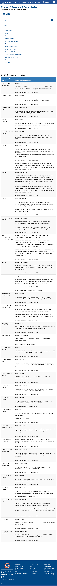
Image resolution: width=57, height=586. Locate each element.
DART (20, 573)
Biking (31, 566)
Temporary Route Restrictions (14, 54)
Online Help (8, 30)
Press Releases (19, 568)
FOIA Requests (33, 571)
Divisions (17, 570)
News (31, 2)
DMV (16, 573)
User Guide (8, 36)
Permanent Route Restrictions (14, 52)
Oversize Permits (48, 570)
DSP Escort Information (12, 57)
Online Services (48, 566)
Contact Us (8, 62)
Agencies (23, 2)
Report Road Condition (50, 575)
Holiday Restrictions (11, 46)
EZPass (25, 573)
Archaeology (33, 573)
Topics (38, 2)
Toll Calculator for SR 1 (49, 573)
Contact (46, 2)
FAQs (16, 571)
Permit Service (9, 38)
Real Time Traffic (48, 571)
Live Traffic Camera (49, 568)
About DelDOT (19, 566)
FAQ (6, 33)
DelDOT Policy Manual (12, 41)
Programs (32, 568)
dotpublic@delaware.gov (7, 579)
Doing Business (33, 570)
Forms (7, 60)
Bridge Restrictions (10, 49)
